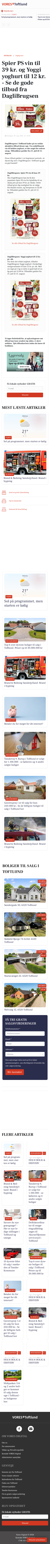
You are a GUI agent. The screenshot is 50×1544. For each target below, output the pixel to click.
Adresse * (9, 1049)
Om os (4, 1442)
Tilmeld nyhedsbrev (37, 1540)
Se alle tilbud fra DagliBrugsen (25, 243)
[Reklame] (25, 361)
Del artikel (35, 131)
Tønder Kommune (9, 1490)
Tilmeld (25, 395)
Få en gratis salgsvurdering (13, 1494)
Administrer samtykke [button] (11, 1457)
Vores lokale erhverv (10, 1476)
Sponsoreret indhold (10, 1497)
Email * (8, 1039)
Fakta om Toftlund (9, 1483)
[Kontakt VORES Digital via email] (31, 1429)
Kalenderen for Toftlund (12, 1479)
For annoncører (8, 1446)
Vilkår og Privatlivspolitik (13, 1450)
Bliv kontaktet (14, 1072)
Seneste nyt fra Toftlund (12, 1472)
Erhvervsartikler (8, 1486)
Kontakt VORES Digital (11, 1453)
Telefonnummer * (12, 1029)
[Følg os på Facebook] (19, 1429)
